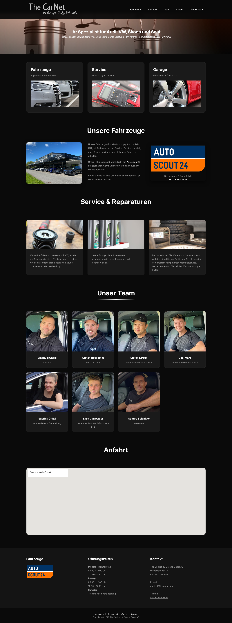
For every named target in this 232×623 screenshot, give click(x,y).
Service (152, 9)
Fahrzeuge (136, 9)
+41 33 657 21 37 (159, 597)
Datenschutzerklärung (117, 614)
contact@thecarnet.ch (161, 586)
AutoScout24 (133, 162)
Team (166, 9)
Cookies (135, 614)
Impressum (197, 9)
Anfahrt (180, 9)
